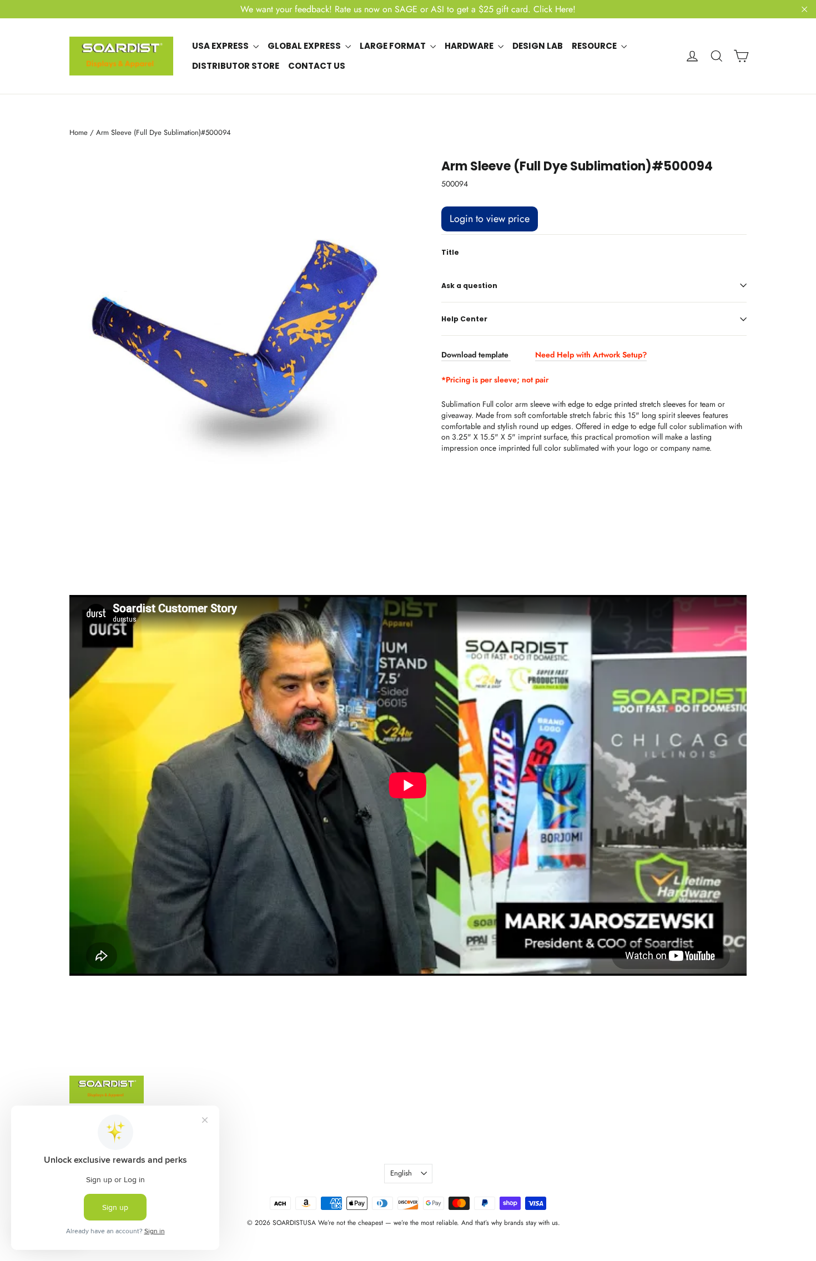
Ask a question (469, 285)
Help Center (464, 319)
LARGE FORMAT (393, 46)
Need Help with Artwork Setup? (591, 354)
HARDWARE (470, 46)
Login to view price (490, 218)
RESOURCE (595, 46)
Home (78, 132)
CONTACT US (316, 66)
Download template (474, 354)
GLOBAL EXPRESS (305, 46)
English (401, 1173)
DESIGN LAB (537, 46)
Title (450, 252)
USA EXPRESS (221, 46)
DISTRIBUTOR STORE (235, 66)
